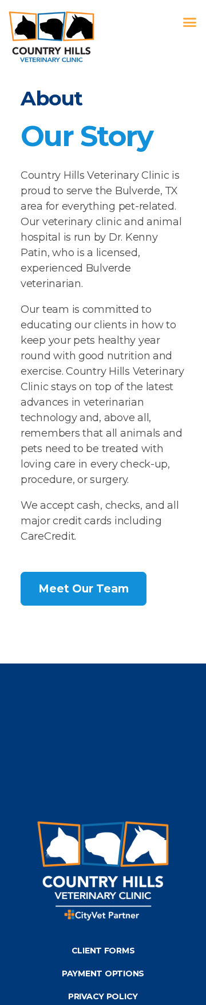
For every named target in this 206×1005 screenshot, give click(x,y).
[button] (189, 22)
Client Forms (103, 950)
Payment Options (103, 973)
